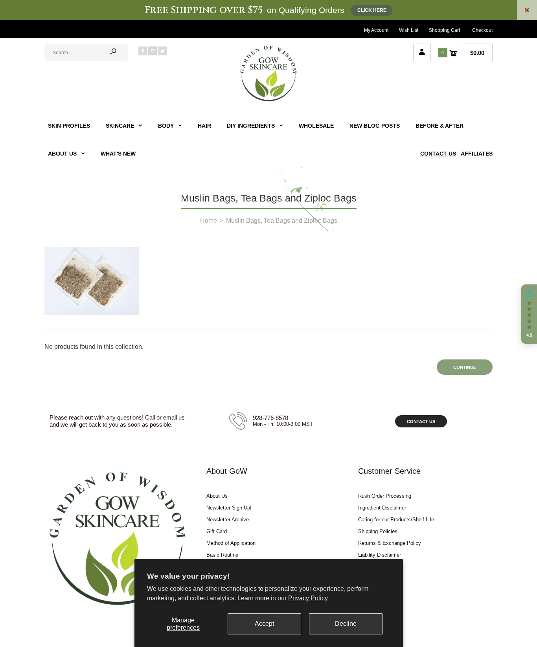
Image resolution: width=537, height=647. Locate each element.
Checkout (482, 30)
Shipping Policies (377, 531)
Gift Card (216, 531)
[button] (529, 314)
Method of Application (231, 543)
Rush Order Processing (384, 496)
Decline (346, 623)
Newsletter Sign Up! (229, 508)
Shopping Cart (444, 30)
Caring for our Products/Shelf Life (396, 519)
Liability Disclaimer (379, 555)
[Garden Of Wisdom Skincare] (268, 100)
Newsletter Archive (227, 519)
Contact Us (421, 421)
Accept (264, 623)
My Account (376, 30)
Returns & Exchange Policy (389, 543)
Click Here (371, 10)
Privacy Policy (308, 598)
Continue (464, 367)
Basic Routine (222, 555)
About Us (217, 496)
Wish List (408, 30)
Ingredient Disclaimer (382, 508)
